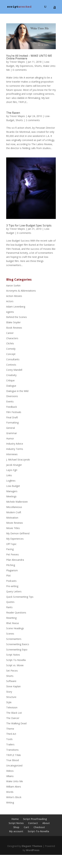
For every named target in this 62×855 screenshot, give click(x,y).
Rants (9, 607)
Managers (11, 491)
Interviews (12, 454)
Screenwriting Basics (17, 644)
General (10, 427)
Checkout (39, 827)
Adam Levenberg (15, 306)
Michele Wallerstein (17, 501)
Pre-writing (12, 586)
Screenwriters (13, 639)
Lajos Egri (11, 470)
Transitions (12, 749)
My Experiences (24, 65)
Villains (10, 776)
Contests (11, 364)
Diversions (12, 396)
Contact (33, 823)
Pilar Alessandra (15, 559)
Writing (10, 802)
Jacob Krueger (14, 464)
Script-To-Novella (16, 660)
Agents (10, 311)
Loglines (11, 480)
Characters (12, 338)
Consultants (12, 359)
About (46, 823)
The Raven (13, 113)
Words (9, 792)
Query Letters (14, 591)
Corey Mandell (14, 369)
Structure (11, 697)
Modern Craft (13, 512)
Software (11, 681)
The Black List (14, 712)
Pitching (10, 565)
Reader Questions (16, 612)
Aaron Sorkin (13, 285)
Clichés (10, 343)
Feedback (11, 406)
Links (9, 475)
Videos (10, 770)
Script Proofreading (35, 819)
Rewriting (11, 617)
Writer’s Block (13, 797)
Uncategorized (14, 765)
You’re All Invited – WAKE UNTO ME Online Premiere (29, 57)
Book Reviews (14, 327)
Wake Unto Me (14, 781)
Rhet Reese (12, 623)
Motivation (12, 517)
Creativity (11, 375)
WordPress (32, 850)
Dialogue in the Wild (17, 391)
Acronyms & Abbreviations (21, 290)
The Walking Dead (16, 723)
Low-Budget (13, 486)
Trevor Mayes (17, 61)
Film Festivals (13, 412)
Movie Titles (13, 528)
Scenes (10, 633)
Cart (26, 827)
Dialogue (11, 385)
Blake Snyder (13, 322)
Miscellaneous (14, 507)
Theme (10, 728)
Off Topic (11, 544)
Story (9, 691)
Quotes (10, 602)
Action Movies (14, 296)
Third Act (11, 733)
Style (9, 702)
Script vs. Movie (15, 665)
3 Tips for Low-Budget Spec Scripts (28, 225)
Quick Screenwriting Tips (19, 596)
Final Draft (12, 417)
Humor (10, 438)
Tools (9, 739)
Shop (16, 827)
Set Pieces (12, 670)
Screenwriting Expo (16, 649)
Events (10, 401)
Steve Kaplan (13, 686)
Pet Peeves (12, 554)
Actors (9, 301)
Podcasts (11, 580)
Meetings (11, 496)
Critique (10, 380)
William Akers (13, 786)
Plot (8, 575)
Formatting (12, 422)
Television (11, 707)
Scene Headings (15, 628)
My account (16, 831)
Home (15, 819)
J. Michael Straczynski (18, 459)
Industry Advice (14, 443)
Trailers (10, 744)
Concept (11, 354)
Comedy (11, 348)
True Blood (12, 760)
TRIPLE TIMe (13, 755)
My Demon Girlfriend (17, 533)
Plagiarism (12, 570)
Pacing (10, 549)
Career (10, 333)
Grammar (11, 433)
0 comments (20, 69)
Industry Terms (14, 449)
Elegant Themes (32, 846)
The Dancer (12, 718)
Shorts (38, 65)
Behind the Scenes (16, 317)
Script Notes (13, 654)
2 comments (33, 120)
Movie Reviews (14, 522)
